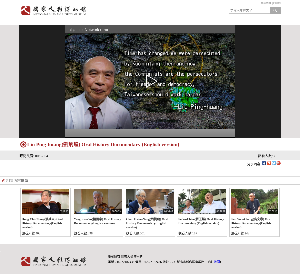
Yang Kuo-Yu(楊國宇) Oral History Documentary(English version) (97, 221)
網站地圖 (266, 3)
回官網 (277, 3)
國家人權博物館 (83, 10)
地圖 (217, 262)
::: (0, 23)
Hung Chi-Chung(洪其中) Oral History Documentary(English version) (42, 223)
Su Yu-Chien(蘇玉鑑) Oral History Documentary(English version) (201, 221)
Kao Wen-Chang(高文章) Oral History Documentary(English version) (251, 223)
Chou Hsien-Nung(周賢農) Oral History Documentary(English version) (147, 223)
